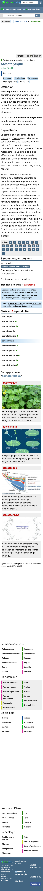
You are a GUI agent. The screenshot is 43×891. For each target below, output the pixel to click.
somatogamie (8, 331)
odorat (5, 169)
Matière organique (32, 841)
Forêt (26, 837)
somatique (7, 316)
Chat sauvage (8, 818)
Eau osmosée (29, 653)
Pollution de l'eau (31, 851)
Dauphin (27, 667)
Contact (19, 881)
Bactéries (6, 727)
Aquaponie (7, 703)
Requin (27, 662)
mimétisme (6, 181)
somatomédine (9, 345)
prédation (6, 158)
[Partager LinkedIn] (40, 56)
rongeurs (5, 201)
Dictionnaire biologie (12, 9)
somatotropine (9, 365)
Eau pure (27, 658)
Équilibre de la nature (8, 838)
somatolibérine (9, 336)
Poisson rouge (8, 649)
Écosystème (7, 848)
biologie (16, 138)
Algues (27, 696)
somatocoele (8, 321)
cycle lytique (10, 426)
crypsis (4, 138)
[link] (11, 2)
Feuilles (27, 687)
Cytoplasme (29, 727)
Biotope (5, 844)
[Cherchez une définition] (37, 15)
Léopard (27, 822)
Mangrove (6, 853)
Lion (25, 813)
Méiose (27, 718)
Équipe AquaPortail (35, 866)
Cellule (5, 718)
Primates (6, 827)
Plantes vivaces (9, 687)
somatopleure (8, 350)
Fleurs (26, 682)
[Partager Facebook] (33, 56)
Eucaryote (6, 722)
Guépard (27, 827)
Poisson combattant (11, 653)
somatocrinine (9, 326)
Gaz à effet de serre (32, 846)
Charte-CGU (35, 877)
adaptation (29, 98)
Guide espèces (33, 9)
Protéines (6, 731)
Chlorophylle (29, 705)
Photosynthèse (30, 700)
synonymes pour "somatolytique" (15, 267)
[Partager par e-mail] (28, 56)
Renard (5, 822)
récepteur (31, 232)
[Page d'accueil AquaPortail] (11, 4)
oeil (30, 165)
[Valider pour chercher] (40, 2)
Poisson (5, 658)
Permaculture (9, 707)
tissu (22, 212)
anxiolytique (10, 382)
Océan (5, 671)
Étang (4, 667)
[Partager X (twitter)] (36, 56)
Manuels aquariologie (21, 872)
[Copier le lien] (31, 56)
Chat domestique (9, 813)
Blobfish (27, 671)
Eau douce (28, 649)
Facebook (35, 884)
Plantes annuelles (10, 682)
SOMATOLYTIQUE (15, 303)
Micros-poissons (9, 662)
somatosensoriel (10, 355)
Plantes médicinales (8, 697)
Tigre (26, 818)
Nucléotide (28, 722)
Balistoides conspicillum (29, 117)
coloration (6, 124)
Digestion (28, 731)
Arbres (27, 691)
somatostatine (9, 360)
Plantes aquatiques (11, 691)
